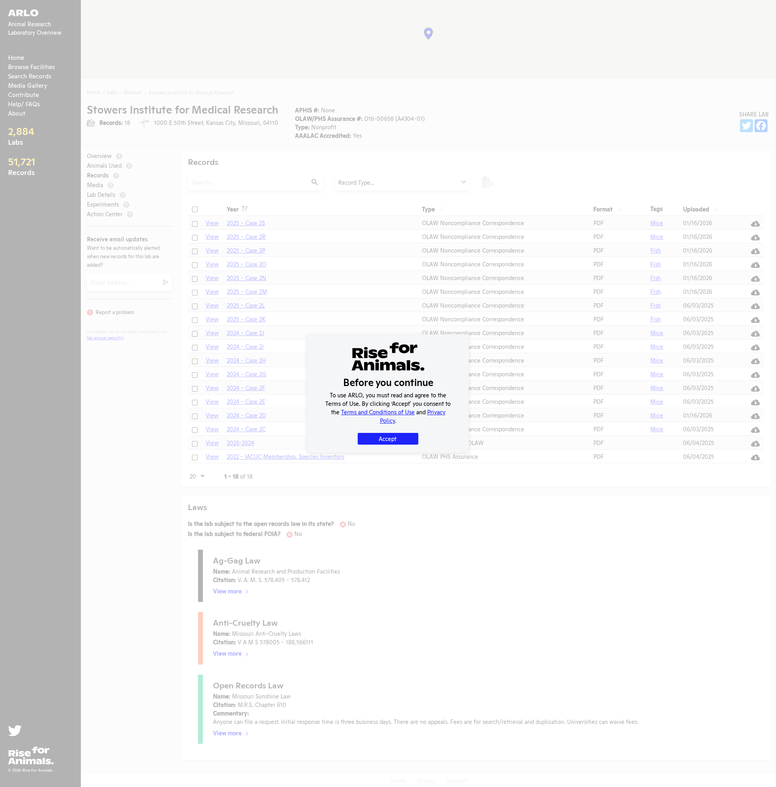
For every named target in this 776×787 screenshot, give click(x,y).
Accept (387, 438)
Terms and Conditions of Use (378, 412)
